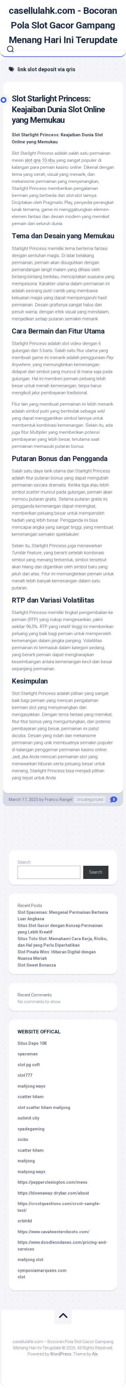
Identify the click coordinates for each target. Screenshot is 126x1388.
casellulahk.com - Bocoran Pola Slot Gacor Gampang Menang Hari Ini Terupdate (63, 25)
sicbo (23, 1139)
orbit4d (25, 1221)
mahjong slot (30, 1259)
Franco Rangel (58, 799)
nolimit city (28, 1118)
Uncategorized (89, 799)
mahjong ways (31, 1086)
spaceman (28, 1054)
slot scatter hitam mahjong (44, 1107)
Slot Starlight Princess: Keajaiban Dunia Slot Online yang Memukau (58, 109)
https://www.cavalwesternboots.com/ (53, 1231)
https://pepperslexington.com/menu (52, 1182)
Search (24, 862)
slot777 (25, 1075)
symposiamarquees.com (42, 1270)
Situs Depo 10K (32, 1043)
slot (21, 1277)
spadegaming (31, 1129)
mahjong (26, 1161)
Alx (95, 1354)
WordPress (60, 1354)
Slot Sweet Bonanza (37, 965)
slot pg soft (29, 1064)
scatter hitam (31, 1096)
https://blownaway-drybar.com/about (53, 1193)
